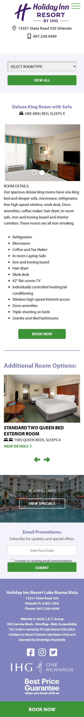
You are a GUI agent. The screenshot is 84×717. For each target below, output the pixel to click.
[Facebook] (30, 652)
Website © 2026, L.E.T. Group (42, 619)
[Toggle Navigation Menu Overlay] (76, 6)
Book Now (42, 709)
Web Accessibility (64, 624)
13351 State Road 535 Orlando (45, 28)
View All (42, 80)
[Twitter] (53, 652)
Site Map (42, 624)
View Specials (42, 503)
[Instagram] (42, 652)
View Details (16, 446)
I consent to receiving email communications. (43, 561)
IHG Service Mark (20, 624)
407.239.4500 (45, 36)
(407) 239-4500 (47, 608)
